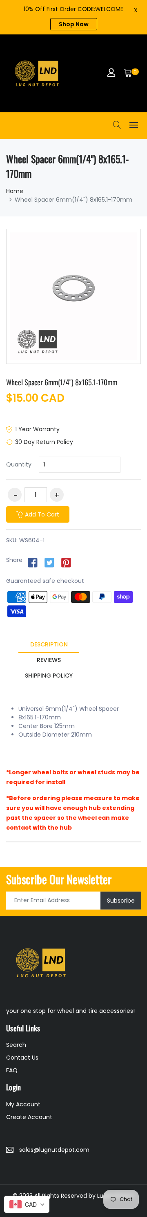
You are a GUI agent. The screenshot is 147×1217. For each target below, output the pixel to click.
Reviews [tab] (49, 660)
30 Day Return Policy (44, 442)
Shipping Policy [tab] (49, 675)
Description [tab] (49, 644)
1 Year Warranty (37, 429)
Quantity (18, 464)
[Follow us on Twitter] (49, 562)
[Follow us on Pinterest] (66, 562)
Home (14, 191)
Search (16, 1045)
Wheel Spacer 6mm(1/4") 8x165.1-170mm (61, 382)
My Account (23, 1104)
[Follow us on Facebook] (32, 562)
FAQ (12, 1070)
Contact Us (22, 1057)
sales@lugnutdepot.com (54, 1150)
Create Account (29, 1117)
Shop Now (74, 24)
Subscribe (121, 900)
